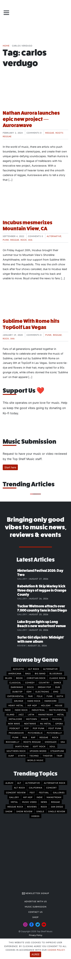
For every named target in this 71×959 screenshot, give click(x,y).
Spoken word (38, 750)
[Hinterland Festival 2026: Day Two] (10, 574)
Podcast (14, 728)
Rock (24, 239)
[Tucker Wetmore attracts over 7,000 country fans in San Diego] (10, 610)
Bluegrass (56, 673)
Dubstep (17, 691)
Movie (44, 718)
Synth (21, 755)
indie (40, 797)
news (44, 801)
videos (35, 816)
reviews (32, 806)
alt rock (19, 787)
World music (35, 760)
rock (44, 806)
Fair (30, 696)
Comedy (30, 682)
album (9, 782)
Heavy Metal (15, 705)
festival (44, 792)
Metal (60, 714)
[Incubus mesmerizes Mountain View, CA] (35, 203)
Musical (57, 718)
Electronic (42, 691)
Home (6, 45)
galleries (59, 792)
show (8, 811)
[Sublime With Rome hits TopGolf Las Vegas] (35, 301)
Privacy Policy (35, 935)
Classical (15, 682)
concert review (16, 792)
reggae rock (15, 806)
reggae (55, 801)
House (58, 705)
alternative (32, 782)
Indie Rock (21, 709)
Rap (33, 737)
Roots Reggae (32, 741)
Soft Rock (39, 746)
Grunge (18, 700)
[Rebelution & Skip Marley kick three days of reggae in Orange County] (10, 590)
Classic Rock (57, 677)
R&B (25, 737)
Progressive (16, 732)
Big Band (40, 673)
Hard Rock (33, 700)
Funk (50, 696)
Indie (8, 709)
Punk (6, 239)
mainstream (54, 797)
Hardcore (50, 700)
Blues (8, 677)
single (40, 811)
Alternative (54, 236)
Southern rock (16, 750)
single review (56, 811)
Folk (40, 696)
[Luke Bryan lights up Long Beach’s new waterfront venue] (10, 625)
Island (10, 714)
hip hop (28, 797)
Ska (30, 239)
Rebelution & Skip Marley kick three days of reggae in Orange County (41, 590)
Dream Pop (44, 687)
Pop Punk (38, 728)
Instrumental (57, 709)
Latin (31, 714)
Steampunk (57, 750)
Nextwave (30, 723)
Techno (34, 755)
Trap (59, 755)
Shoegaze (51, 741)
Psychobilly (54, 732)
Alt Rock (33, 668)
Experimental (15, 696)
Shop (35, 917)
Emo (55, 691)
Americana (14, 673)
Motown (31, 718)
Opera (59, 723)
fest (32, 792)
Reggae (49, 132)
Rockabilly (12, 741)
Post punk (54, 728)
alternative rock (54, 782)
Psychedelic (35, 732)
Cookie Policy (56, 949)
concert (51, 787)
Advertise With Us (35, 901)
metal (14, 801)
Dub (57, 687)
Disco (30, 687)
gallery (14, 797)
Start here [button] (10, 467)
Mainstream (45, 714)
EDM (29, 691)
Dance (57, 682)
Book (19, 677)
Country (44, 682)
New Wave (14, 723)
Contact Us (35, 911)
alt (19, 782)
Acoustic (18, 668)
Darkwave (17, 687)
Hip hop (32, 705)
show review (24, 811)
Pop (26, 728)
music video (29, 801)
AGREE (35, 954)
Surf (11, 755)
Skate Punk (22, 746)
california (35, 787)
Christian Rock (36, 677)
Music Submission (35, 906)
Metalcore (15, 718)
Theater (48, 755)
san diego (57, 806)
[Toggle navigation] (6, 12)
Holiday (46, 705)
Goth (60, 696)
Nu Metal (45, 723)
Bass (28, 673)
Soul (53, 746)
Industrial (38, 709)
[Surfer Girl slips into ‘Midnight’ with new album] (10, 641)
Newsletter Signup (37, 893)
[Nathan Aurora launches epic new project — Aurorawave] (35, 93)
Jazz (21, 714)
